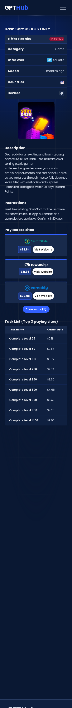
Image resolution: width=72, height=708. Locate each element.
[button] (62, 7)
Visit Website (43, 249)
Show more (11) (36, 309)
